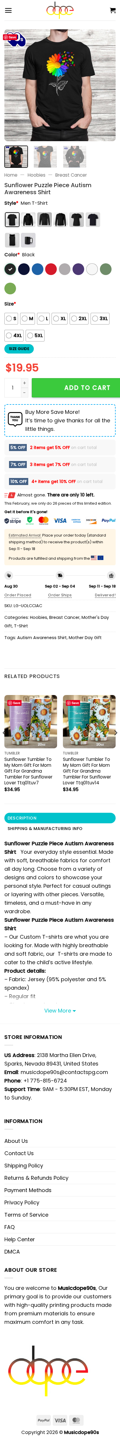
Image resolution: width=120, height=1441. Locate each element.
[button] (8, 10)
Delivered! (105, 595)
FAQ (9, 1227)
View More (57, 1010)
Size (10, 304)
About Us (16, 1141)
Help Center (19, 1239)
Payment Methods (28, 1190)
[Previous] (14, 85)
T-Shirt (21, 626)
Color (12, 254)
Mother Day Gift (85, 638)
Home (10, 175)
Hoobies (36, 175)
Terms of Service (26, 1214)
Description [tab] (22, 818)
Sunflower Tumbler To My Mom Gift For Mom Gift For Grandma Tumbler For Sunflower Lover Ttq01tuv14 (87, 771)
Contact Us (19, 1153)
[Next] (106, 85)
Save (12, 37)
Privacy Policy (21, 1202)
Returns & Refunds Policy (36, 1178)
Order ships (60, 595)
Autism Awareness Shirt (42, 638)
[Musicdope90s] (60, 10)
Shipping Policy (23, 1165)
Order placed (17, 595)
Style (11, 203)
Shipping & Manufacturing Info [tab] (45, 829)
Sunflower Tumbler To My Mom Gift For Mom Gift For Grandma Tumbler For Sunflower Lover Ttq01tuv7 (28, 771)
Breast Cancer (71, 175)
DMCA (12, 1251)
